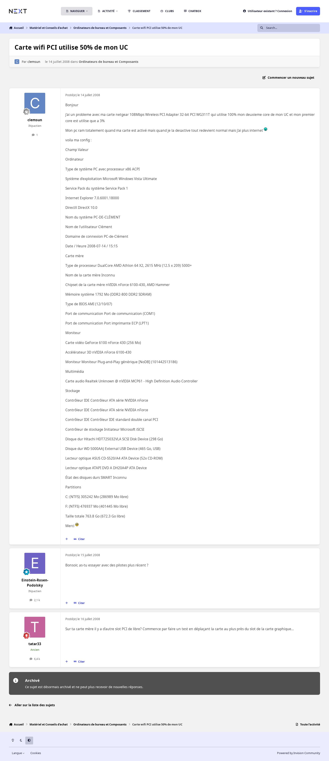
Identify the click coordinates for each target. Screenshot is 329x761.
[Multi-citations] (66, 539)
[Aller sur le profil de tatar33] (34, 627)
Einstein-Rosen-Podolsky (34, 583)
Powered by (298, 753)
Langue (17, 753)
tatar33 (34, 644)
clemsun (34, 61)
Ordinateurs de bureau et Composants (108, 61)
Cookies (35, 753)
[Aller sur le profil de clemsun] (17, 61)
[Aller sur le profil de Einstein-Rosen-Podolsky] (34, 563)
